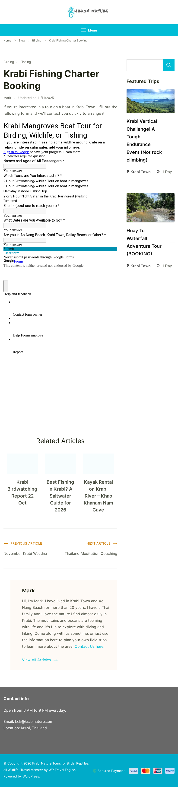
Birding (8, 62)
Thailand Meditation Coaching (91, 553)
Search (169, 65)
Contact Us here (89, 646)
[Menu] (83, 30)
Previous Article (26, 543)
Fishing (25, 62)
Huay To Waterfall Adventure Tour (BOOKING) (144, 242)
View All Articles (36, 659)
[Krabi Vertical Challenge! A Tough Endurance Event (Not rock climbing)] (151, 92)
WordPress (31, 776)
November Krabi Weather (25, 553)
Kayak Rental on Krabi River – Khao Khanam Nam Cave (98, 496)
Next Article (98, 543)
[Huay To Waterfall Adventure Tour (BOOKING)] (151, 196)
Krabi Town (140, 171)
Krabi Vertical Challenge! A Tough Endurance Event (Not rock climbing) (144, 140)
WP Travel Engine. (62, 770)
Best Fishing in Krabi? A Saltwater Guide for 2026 (60, 496)
